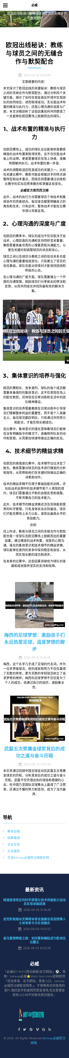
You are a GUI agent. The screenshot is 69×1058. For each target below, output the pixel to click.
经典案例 (13, 838)
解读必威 (13, 831)
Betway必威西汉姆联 (48, 1041)
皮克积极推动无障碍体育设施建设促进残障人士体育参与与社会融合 (34, 921)
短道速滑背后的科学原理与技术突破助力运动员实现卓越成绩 (34, 902)
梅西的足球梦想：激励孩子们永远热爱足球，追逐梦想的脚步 (34, 642)
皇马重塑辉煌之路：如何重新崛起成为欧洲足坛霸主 (34, 940)
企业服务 (13, 851)
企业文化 (13, 844)
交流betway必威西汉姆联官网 (28, 857)
